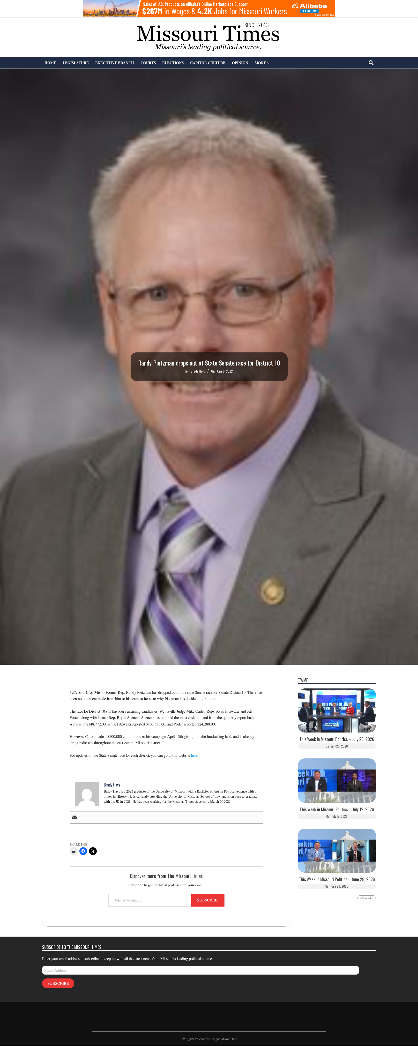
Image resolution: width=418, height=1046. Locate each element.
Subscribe (208, 899)
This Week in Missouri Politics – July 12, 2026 (337, 809)
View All (366, 898)
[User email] (74, 817)
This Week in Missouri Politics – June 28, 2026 (337, 879)
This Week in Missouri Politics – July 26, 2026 (336, 739)
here (194, 755)
